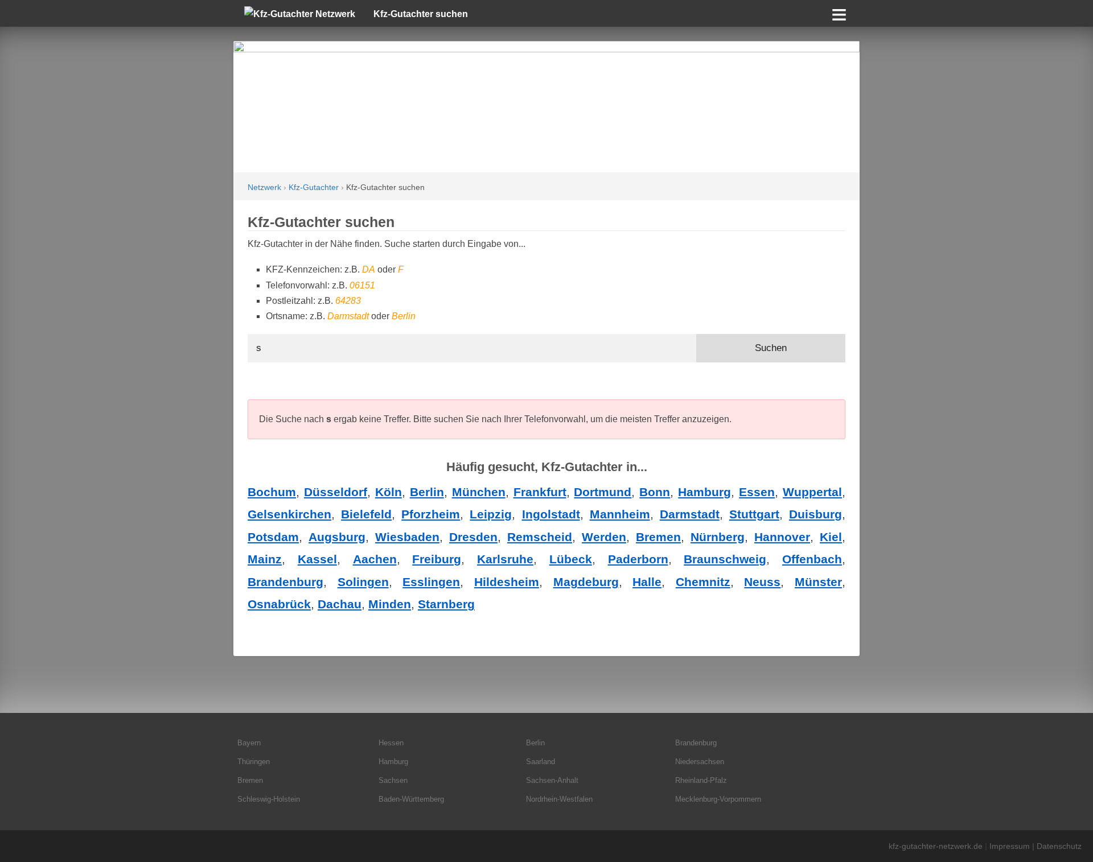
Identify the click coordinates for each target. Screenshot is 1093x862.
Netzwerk (264, 187)
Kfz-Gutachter (314, 187)
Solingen (363, 581)
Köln (388, 491)
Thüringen (253, 761)
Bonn (654, 491)
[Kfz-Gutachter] (546, 106)
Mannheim (620, 514)
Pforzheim (430, 514)
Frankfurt (539, 491)
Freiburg (436, 559)
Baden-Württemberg (411, 799)
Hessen (391, 743)
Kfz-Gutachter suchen (420, 14)
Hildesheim (506, 581)
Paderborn (638, 559)
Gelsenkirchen (289, 514)
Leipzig (491, 514)
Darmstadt (690, 514)
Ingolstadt (551, 514)
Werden (604, 536)
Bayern (249, 743)
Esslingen (431, 581)
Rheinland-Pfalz (701, 780)
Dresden (473, 536)
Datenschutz (1059, 846)
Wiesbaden (407, 536)
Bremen (658, 536)
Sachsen (393, 780)
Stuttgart (754, 514)
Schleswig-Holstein (268, 799)
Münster (818, 581)
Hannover (782, 536)
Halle (646, 581)
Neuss (762, 581)
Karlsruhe (505, 559)
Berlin (427, 491)
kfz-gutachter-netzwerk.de (936, 846)
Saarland (540, 761)
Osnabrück (279, 604)
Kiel (831, 536)
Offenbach (812, 559)
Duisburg (815, 514)
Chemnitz (703, 581)
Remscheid (539, 536)
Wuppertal (812, 491)
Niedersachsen (699, 761)
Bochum (272, 491)
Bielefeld (366, 514)
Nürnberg (718, 536)
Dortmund (602, 491)
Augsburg (337, 536)
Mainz (265, 559)
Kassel (317, 559)
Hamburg (704, 491)
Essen (757, 491)
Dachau (339, 604)
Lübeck (570, 559)
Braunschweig (725, 559)
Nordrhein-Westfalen (559, 799)
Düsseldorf (335, 491)
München (479, 491)
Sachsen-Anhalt (552, 780)
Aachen (375, 559)
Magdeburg (586, 581)
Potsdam (273, 536)
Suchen (771, 348)
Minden (389, 604)
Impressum (1009, 846)
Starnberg (446, 604)
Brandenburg (285, 581)
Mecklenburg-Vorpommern (718, 799)
